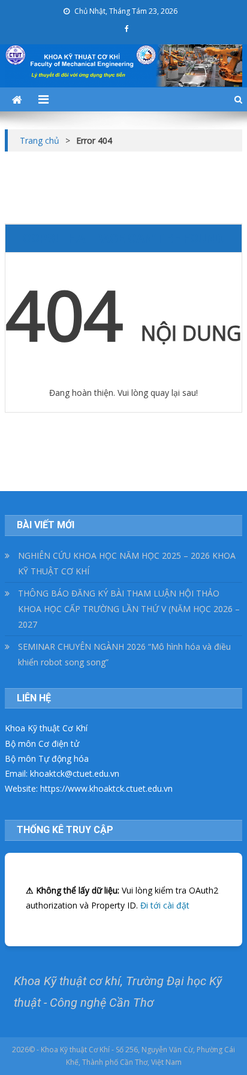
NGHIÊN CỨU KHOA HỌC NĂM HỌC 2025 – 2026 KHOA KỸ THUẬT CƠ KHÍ (127, 563)
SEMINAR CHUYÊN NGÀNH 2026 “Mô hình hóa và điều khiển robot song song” (124, 654)
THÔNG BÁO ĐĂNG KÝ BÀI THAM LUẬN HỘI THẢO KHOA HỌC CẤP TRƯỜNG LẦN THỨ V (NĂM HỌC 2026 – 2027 (129, 609)
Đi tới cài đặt (164, 905)
